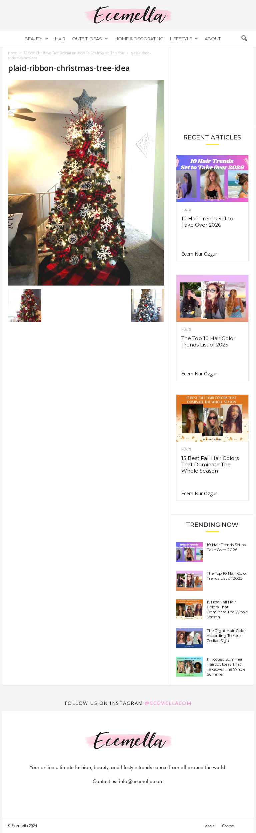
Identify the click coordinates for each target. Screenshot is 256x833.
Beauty (33, 38)
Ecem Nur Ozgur (199, 254)
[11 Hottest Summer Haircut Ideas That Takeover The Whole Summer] (189, 667)
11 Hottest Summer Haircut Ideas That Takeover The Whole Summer (226, 667)
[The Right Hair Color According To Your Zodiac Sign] (189, 638)
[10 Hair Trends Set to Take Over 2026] (212, 178)
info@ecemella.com (141, 781)
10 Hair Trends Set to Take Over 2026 (207, 221)
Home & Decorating (139, 38)
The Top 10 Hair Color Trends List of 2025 (208, 341)
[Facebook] (105, 794)
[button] (244, 38)
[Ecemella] (128, 15)
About (213, 38)
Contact (228, 825)
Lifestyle (181, 38)
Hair (60, 38)
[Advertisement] (212, 86)
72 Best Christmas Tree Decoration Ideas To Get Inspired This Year (73, 53)
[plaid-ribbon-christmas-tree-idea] (86, 183)
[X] (136, 794)
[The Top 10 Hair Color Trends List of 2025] (212, 298)
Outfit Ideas (87, 38)
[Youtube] (151, 794)
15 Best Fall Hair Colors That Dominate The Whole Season (210, 464)
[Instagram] (121, 794)
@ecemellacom (168, 703)
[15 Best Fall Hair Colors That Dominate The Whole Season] (212, 418)
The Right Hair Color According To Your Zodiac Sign (226, 635)
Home (12, 53)
